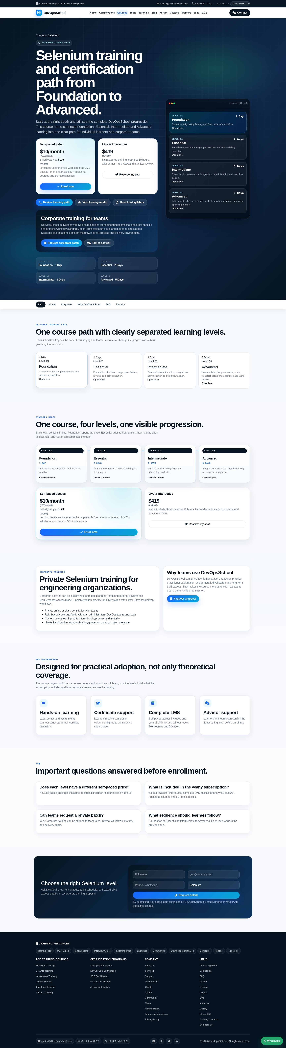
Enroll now (67, 186)
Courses (122, 12)
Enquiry (120, 304)
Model (52, 304)
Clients (148, 987)
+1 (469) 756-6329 (118, 1041)
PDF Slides (63, 950)
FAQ (108, 304)
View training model (94, 202)
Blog (154, 12)
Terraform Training (45, 987)
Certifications (107, 12)
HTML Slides (44, 950)
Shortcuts (142, 950)
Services (149, 970)
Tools (133, 12)
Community (151, 997)
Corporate (66, 304)
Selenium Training (45, 965)
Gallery (203, 1008)
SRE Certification (99, 976)
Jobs (196, 12)
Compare (205, 950)
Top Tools (233, 950)
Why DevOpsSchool (89, 304)
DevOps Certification (101, 965)
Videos (219, 950)
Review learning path (56, 202)
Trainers (186, 12)
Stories (148, 992)
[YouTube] (153, 1041)
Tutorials (144, 12)
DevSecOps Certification (103, 970)
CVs (202, 997)
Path (40, 304)
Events (203, 992)
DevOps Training (44, 970)
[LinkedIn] (177, 1041)
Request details (188, 895)
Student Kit (205, 1014)
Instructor (205, 1003)
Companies (206, 970)
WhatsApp (273, 1040)
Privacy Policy (152, 1019)
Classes (174, 12)
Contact (242, 12)
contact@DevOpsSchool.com (173, 3)
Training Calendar (209, 1019)
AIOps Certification (100, 987)
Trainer (203, 981)
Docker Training (44, 981)
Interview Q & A (102, 950)
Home (93, 12)
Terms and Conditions (156, 1014)
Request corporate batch (63, 242)
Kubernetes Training (46, 976)
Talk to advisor (101, 242)
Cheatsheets (81, 950)
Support (149, 976)
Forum (163, 12)
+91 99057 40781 (203, 3)
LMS (204, 12)
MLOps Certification (100, 981)
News (148, 1003)
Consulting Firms (208, 965)
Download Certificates (182, 950)
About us (149, 965)
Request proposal (184, 598)
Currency (223, 4)
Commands (159, 950)
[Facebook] (161, 1041)
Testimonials (151, 981)
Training (204, 987)
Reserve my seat (129, 174)
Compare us (206, 1024)
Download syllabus (132, 202)
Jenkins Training (44, 992)
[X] (169, 1041)
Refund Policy (152, 1008)
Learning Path (123, 950)
